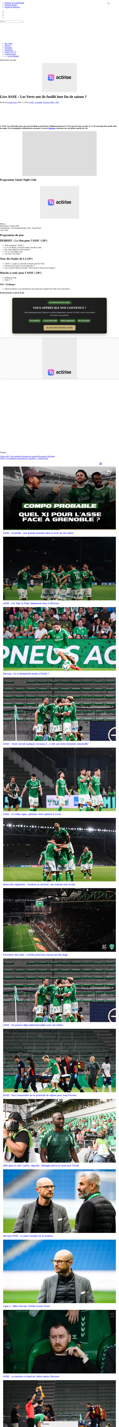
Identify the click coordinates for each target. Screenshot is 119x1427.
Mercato (8, 46)
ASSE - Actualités (35, 102)
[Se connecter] (108, 3)
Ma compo (9, 43)
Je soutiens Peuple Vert (60, 328)
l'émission (51, 128)
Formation (8, 48)
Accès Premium (12, 56)
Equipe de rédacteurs (12, 7)
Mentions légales (11, 5)
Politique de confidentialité (14, 3)
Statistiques (9, 50)
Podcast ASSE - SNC (51, 102)
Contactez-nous (10, 54)
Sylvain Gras (12, 102)
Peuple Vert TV (10, 52)
